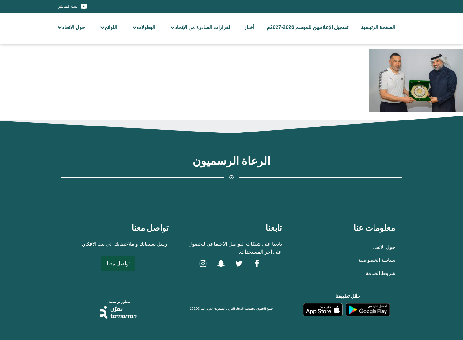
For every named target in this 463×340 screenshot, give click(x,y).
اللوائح (111, 27)
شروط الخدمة (380, 273)
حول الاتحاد (73, 27)
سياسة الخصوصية (376, 259)
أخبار (249, 27)
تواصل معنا (118, 263)
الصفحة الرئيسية (378, 27)
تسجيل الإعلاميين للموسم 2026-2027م (307, 27)
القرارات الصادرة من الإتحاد (203, 27)
